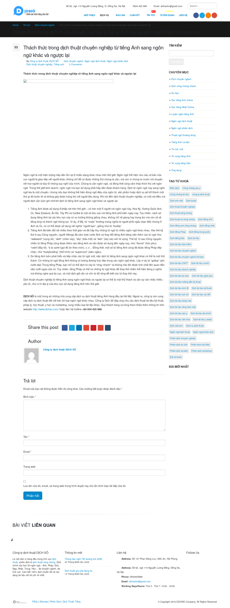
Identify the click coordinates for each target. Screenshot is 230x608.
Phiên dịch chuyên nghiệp (183, 338)
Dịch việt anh (176, 325)
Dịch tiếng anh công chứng (183, 225)
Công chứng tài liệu (179, 194)
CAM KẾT (136, 14)
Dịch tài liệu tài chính (201, 313)
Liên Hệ (183, 15)
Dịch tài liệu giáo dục (202, 275)
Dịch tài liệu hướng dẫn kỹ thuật (185, 281)
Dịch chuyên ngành (44, 25)
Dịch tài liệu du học (179, 275)
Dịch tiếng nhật (207, 225)
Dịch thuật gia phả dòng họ (78, 570)
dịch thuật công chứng (44, 562)
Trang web (29, 466)
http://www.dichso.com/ (46, 309)
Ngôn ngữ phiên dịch (117, 61)
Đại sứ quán (176, 356)
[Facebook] (196, 15)
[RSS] (208, 15)
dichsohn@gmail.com (140, 581)
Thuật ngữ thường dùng (183, 135)
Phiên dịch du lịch (178, 344)
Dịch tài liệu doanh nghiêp (183, 269)
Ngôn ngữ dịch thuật (95, 61)
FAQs (35, 601)
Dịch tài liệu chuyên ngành (183, 250)
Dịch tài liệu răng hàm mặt (183, 306)
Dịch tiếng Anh (205, 219)
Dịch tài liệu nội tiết (201, 294)
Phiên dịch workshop (201, 350)
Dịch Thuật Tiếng (71, 601)
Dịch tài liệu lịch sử (179, 294)
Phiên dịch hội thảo (200, 344)
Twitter (72, 328)
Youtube (202, 560)
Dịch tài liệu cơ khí (200, 263)
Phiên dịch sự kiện (179, 350)
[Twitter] (202, 15)
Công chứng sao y (191, 187)
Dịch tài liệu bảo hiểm (180, 244)
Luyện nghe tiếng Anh (182, 114)
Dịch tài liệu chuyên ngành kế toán (187, 256)
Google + (86, 328)
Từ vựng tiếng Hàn (180, 163)
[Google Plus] (214, 15)
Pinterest (93, 328)
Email (101, 328)
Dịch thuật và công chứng (182, 219)
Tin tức (151, 14)
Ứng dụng (176, 170)
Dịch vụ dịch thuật (195, 325)
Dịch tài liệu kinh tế (179, 288)
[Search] (214, 6)
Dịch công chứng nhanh (183, 86)
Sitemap (44, 601)
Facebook (65, 328)
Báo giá (120, 15)
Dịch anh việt (176, 200)
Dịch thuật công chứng (181, 212)
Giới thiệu (89, 15)
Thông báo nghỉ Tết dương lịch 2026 (83, 559)
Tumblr (108, 328)
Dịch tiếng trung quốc (199, 231)
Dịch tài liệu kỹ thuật (201, 288)
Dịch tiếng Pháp (178, 231)
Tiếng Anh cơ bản (180, 142)
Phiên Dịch (55, 601)
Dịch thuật (191, 200)
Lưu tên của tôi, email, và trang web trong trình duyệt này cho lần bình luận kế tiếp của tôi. (74, 486)
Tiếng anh (59, 64)
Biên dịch (174, 187)
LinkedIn (79, 328)
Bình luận (29, 396)
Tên (26, 437)
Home (16, 25)
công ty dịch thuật (201, 194)
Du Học (175, 93)
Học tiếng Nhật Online (182, 107)
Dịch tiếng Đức (177, 238)
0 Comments (75, 64)
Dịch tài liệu (193, 238)
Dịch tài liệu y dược (202, 319)
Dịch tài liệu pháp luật (180, 300)
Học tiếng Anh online (182, 100)
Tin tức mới (177, 149)
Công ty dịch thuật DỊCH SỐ (44, 61)
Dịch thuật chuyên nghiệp (39, 64)
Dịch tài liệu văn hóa (180, 319)
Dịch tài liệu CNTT (179, 263)
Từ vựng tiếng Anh (180, 156)
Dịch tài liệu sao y (178, 313)
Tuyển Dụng (167, 14)
